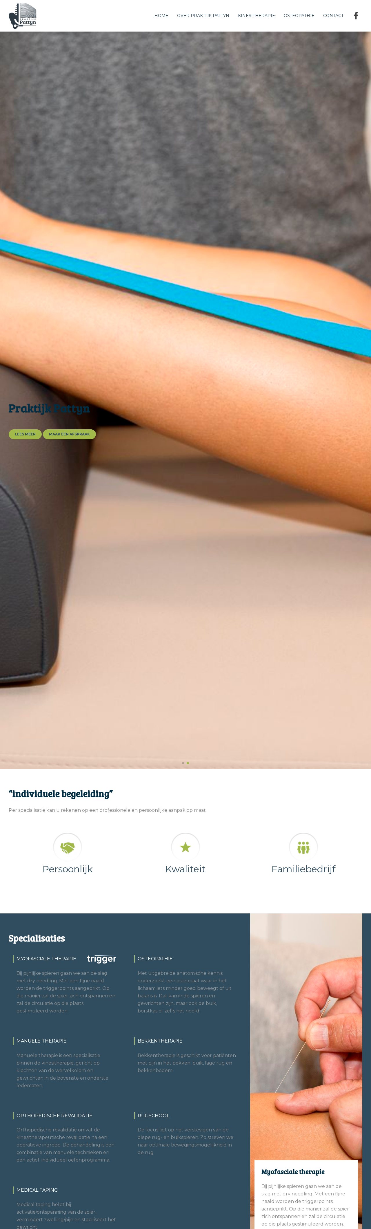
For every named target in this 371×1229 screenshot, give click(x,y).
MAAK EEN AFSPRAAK (69, 434)
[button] (183, 763)
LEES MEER (25, 434)
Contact (333, 15)
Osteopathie (299, 15)
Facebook (357, 15)
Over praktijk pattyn (203, 15)
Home (161, 15)
